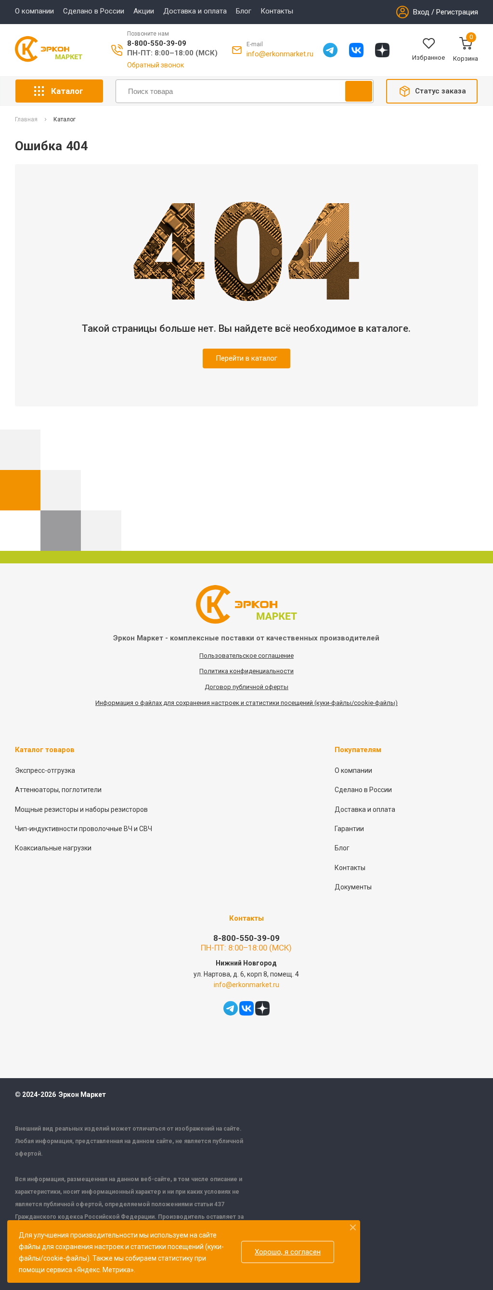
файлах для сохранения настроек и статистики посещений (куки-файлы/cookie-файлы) (269, 702)
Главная (26, 120)
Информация (115, 702)
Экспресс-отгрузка (45, 770)
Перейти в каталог (246, 358)
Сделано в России (93, 11)
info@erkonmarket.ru (279, 54)
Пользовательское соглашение (246, 655)
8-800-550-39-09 (156, 43)
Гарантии (349, 829)
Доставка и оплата (195, 11)
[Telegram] (330, 50)
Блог (243, 11)
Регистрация (457, 12)
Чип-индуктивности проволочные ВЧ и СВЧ (83, 829)
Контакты (276, 11)
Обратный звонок (155, 65)
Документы (353, 887)
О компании (34, 11)
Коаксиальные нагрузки (53, 848)
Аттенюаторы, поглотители (58, 790)
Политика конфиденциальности (246, 671)
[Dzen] (382, 50)
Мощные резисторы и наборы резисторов (81, 809)
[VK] (356, 50)
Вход (421, 12)
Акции (143, 11)
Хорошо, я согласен (288, 1252)
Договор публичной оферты (246, 687)
